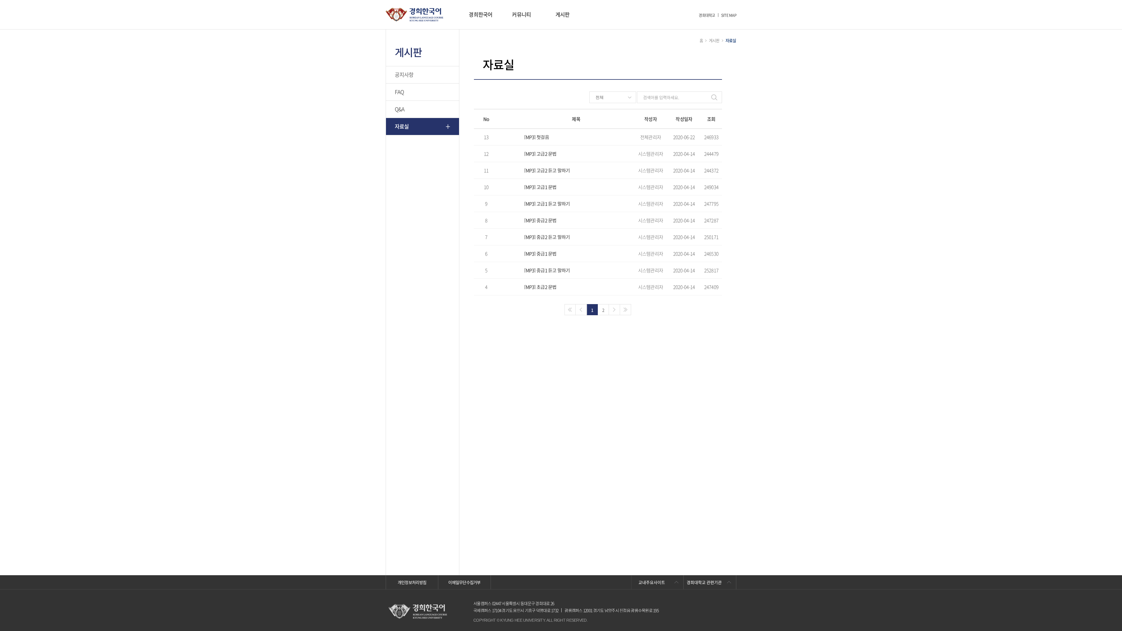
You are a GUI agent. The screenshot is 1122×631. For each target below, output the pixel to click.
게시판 (562, 14)
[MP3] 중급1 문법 (540, 253)
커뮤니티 (521, 14)
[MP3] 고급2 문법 (540, 153)
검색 (714, 97)
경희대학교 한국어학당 (414, 15)
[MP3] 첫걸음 (536, 137)
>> (625, 309)
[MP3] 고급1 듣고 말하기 (547, 203)
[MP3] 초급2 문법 (540, 287)
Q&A (400, 109)
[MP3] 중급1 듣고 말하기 (547, 270)
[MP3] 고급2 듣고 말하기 (547, 170)
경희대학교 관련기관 (704, 582)
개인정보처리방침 (412, 582)
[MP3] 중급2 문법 (540, 220)
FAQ (399, 92)
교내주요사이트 (651, 582)
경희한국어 (480, 14)
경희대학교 (707, 15)
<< (570, 309)
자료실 (402, 126)
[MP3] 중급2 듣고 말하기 (547, 237)
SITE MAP (728, 15)
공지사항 (404, 75)
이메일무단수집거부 (464, 582)
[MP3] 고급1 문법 (540, 187)
